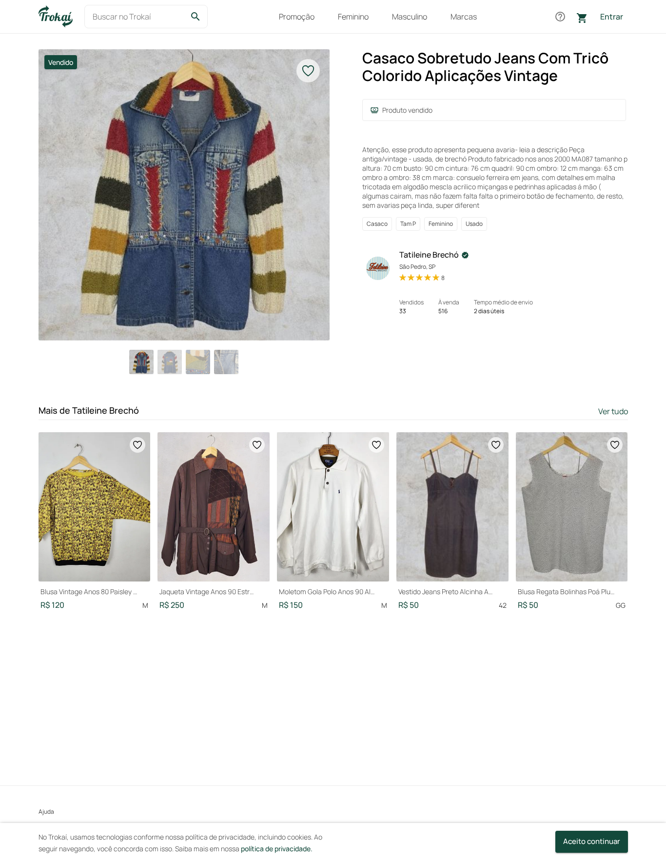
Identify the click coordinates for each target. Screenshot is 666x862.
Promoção (296, 16)
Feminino (353, 16)
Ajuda (46, 811)
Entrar (611, 16)
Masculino (409, 16)
